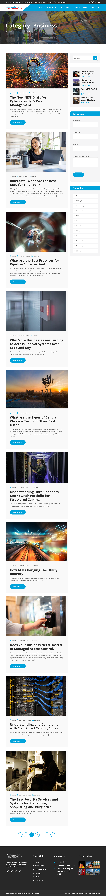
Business (34, 93)
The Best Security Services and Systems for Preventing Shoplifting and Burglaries (34, 803)
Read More (16, 122)
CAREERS (77, 7)
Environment (80, 221)
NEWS (85, 7)
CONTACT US (94, 7)
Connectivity (80, 206)
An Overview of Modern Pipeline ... (88, 99)
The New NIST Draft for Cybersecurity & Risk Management (28, 101)
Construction (80, 211)
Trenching (79, 246)
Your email (76, 132)
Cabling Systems (81, 201)
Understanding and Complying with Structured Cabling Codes (34, 726)
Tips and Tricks (81, 241)
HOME (41, 7)
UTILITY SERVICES (65, 7)
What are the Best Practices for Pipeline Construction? (34, 262)
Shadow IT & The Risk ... (89, 90)
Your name (76, 121)
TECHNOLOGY (51, 7)
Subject (75, 144)
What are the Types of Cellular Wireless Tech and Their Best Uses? (34, 421)
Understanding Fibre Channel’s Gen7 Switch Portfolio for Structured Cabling (34, 495)
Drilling (78, 216)
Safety (78, 231)
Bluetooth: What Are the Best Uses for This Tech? (33, 182)
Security (78, 236)
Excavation (79, 226)
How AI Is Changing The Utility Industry (33, 572)
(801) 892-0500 (61, 2)
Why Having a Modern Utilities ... (88, 81)
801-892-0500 (61, 862)
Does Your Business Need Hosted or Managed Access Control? (36, 647)
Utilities (78, 251)
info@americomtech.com (44, 2)
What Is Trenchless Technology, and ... (88, 72)
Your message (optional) (81, 156)
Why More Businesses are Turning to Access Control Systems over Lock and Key (36, 344)
